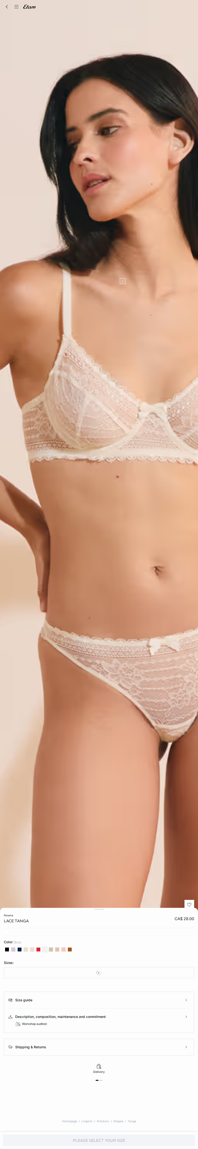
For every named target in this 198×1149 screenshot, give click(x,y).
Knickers (103, 1121)
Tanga (132, 1121)
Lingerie (86, 1121)
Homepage (69, 1121)
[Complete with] (123, 281)
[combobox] (99, 972)
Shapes (118, 1121)
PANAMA (8, 915)
